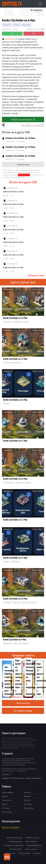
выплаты (8, 321)
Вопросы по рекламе (10, 827)
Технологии (6, 800)
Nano (16, 748)
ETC (21, 742)
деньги (17, 602)
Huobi (33, 744)
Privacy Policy (10, 853)
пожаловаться (24, 175)
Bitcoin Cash (33, 740)
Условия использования (14, 845)
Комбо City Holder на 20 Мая (13, 242)
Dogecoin (16, 746)
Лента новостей (23, 703)
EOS (21, 738)
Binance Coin (12, 744)
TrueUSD (23, 746)
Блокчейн (28, 804)
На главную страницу (23, 710)
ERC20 (17, 742)
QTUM (4, 748)
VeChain (29, 742)
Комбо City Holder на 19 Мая (13, 254)
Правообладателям (34, 845)
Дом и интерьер (24, 482)
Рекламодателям (15, 841)
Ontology (9, 746)
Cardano (28, 744)
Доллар (5, 796)
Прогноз (27, 800)
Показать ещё (23, 164)
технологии (9, 482)
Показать (5, 774)
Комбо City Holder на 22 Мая (13, 217)
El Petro (22, 740)
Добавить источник (14, 837)
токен (6, 362)
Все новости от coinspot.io (32, 125)
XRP (26, 740)
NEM (12, 742)
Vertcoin (4, 744)
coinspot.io (12, 187)
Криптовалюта (8, 792)
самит (17, 25)
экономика (16, 362)
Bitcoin (4, 738)
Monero (4, 740)
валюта (7, 25)
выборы (27, 25)
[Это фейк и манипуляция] (33, 34)
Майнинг (27, 796)
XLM (24, 742)
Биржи (4, 804)
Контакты (37, 853)
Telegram (8, 602)
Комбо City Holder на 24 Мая (13, 191)
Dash (8, 742)
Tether (4, 742)
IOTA (17, 740)
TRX (9, 740)
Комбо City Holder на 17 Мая (13, 267)
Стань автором (31, 841)
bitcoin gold (31, 746)
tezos (3, 746)
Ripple (26, 738)
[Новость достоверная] (12, 34)
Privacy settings (24, 853)
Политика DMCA (15, 849)
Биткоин (27, 792)
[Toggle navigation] (40, 3)
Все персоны (29, 808)
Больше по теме (36, 275)
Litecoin (17, 738)
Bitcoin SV (21, 744)
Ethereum (10, 738)
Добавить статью (32, 837)
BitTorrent (10, 748)
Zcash (13, 740)
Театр (26, 321)
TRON (31, 738)
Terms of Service (31, 849)
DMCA (7, 857)
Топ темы (5, 808)
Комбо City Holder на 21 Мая (13, 229)
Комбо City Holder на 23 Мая (13, 204)
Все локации (7, 812)
